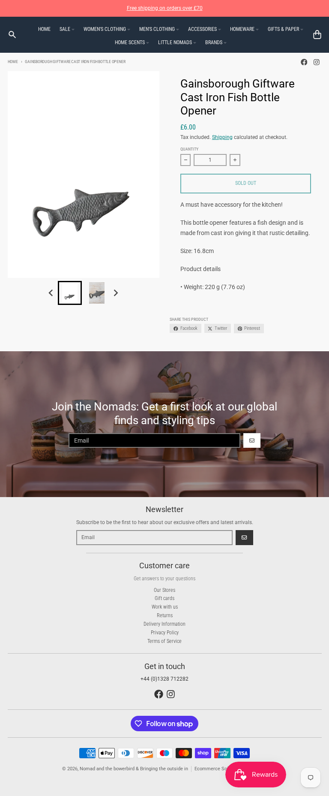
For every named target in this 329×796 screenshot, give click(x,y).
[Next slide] (116, 293)
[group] (70, 293)
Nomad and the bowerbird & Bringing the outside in (134, 769)
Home (13, 61)
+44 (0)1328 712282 (164, 679)
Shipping (222, 137)
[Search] (12, 34)
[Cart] (317, 34)
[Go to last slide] (51, 293)
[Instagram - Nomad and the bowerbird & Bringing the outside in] (317, 62)
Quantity (189, 149)
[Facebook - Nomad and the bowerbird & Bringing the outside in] (304, 62)
